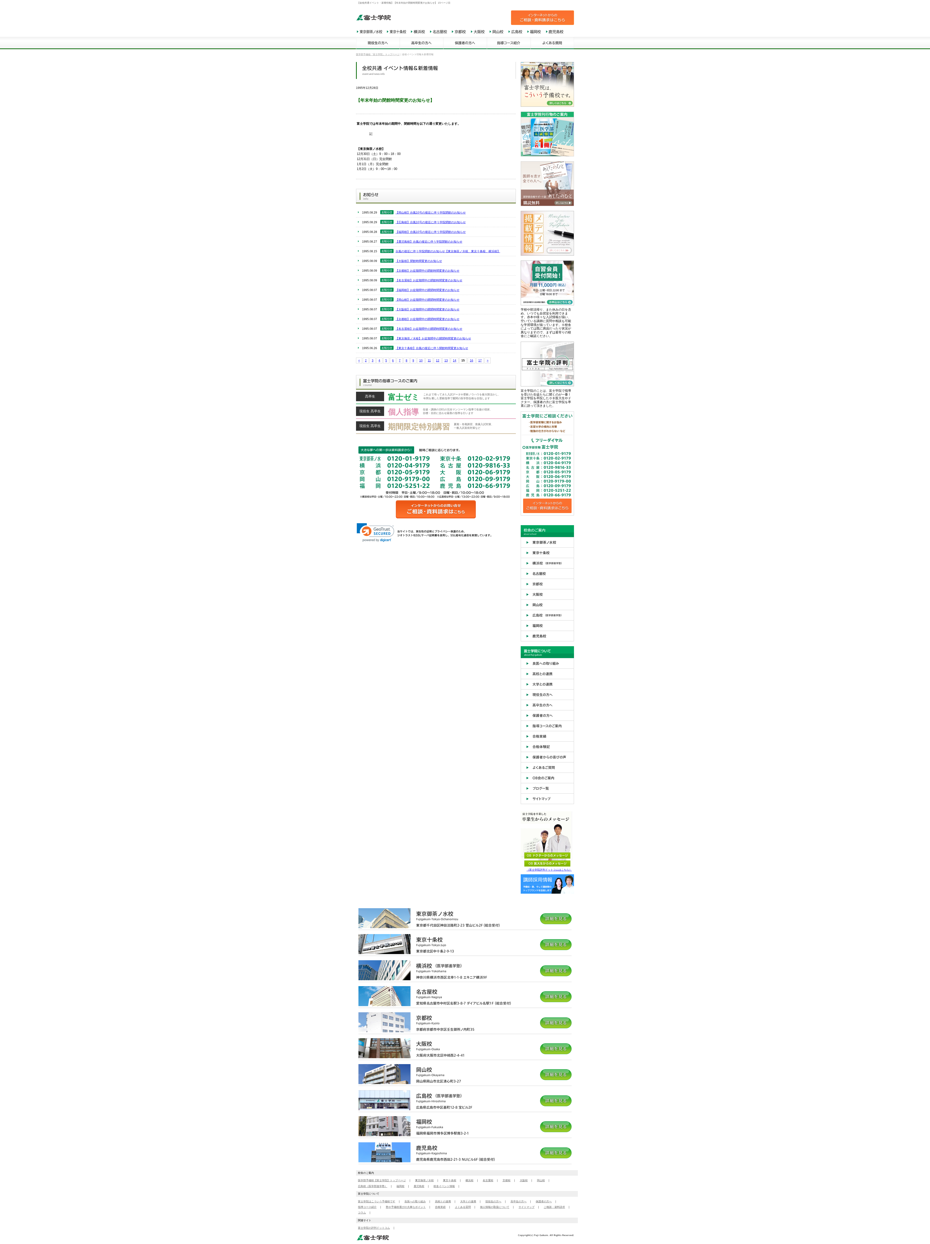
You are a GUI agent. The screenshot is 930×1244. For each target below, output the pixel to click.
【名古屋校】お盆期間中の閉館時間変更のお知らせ (428, 280)
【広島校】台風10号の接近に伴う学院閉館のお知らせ (430, 222)
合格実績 (440, 1207)
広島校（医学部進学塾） (372, 1186)
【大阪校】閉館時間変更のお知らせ (418, 261)
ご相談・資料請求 (554, 1207)
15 (463, 360)
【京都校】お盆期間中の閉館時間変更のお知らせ (427, 270)
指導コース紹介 (367, 1207)
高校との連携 (443, 1201)
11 (429, 360)
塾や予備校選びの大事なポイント (406, 1207)
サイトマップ (527, 1207)
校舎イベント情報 (444, 1186)
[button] (375, 532)
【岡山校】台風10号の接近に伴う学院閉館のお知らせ (430, 212)
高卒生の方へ (519, 1201)
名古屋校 (488, 1180)
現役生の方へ (493, 1201)
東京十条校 (449, 1180)
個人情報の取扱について (494, 1207)
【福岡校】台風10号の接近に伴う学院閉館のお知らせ (430, 232)
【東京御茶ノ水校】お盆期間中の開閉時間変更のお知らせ (433, 338)
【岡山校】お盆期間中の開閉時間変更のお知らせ (427, 299)
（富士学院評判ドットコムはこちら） (549, 869)
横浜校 (469, 1180)
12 (437, 360)
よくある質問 (463, 1207)
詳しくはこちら (436, 398)
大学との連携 (468, 1201)
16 (471, 360)
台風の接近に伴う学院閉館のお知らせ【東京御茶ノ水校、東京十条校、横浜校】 (447, 251)
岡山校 (541, 1180)
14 (454, 360)
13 (446, 360)
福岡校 (400, 1186)
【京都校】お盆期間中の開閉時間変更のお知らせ (427, 319)
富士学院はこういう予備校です (376, 1201)
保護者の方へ (544, 1201)
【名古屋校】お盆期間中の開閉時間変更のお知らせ (428, 328)
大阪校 (524, 1180)
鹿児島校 (419, 1186)
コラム (362, 1212)
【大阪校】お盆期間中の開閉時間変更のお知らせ (427, 309)
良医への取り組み (415, 1201)
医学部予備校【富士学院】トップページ (382, 1180)
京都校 (507, 1180)
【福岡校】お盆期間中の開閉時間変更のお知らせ (427, 290)
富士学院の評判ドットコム (374, 1227)
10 (421, 360)
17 (480, 360)
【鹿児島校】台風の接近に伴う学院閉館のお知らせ (428, 241)
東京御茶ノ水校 (424, 1180)
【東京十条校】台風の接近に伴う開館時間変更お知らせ (431, 348)
